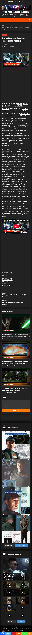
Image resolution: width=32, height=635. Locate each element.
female (19, 103)
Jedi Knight (6, 106)
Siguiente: (14, 302)
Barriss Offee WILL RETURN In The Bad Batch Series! (7, 279)
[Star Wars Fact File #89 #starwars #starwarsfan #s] (16, 501)
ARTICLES (6, 330)
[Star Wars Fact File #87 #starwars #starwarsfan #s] (16, 445)
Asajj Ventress (24, 194)
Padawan (25, 108)
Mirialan (25, 103)
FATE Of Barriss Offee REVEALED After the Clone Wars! (7, 285)
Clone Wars (24, 116)
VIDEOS (4, 35)
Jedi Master (11, 111)
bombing (5, 169)
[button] (2, 20)
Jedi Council (18, 162)
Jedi (23, 123)
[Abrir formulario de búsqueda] (29, 19)
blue (21, 106)
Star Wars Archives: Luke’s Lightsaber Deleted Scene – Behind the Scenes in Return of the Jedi (16, 336)
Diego (5, 44)
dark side (10, 214)
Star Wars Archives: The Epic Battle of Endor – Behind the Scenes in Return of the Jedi (15, 363)
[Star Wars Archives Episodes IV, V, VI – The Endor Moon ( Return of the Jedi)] (16, 377)
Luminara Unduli (21, 111)
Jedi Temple (18, 169)
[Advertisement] (16, 86)
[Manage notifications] (3, 631)
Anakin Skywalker (19, 199)
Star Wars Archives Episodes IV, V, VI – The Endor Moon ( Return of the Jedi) (14, 389)
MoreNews (11, 630)
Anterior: (15, 295)
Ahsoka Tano (18, 131)
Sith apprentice (13, 194)
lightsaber (5, 108)
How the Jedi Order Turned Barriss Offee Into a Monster (7, 274)
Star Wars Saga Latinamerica (16, 11)
